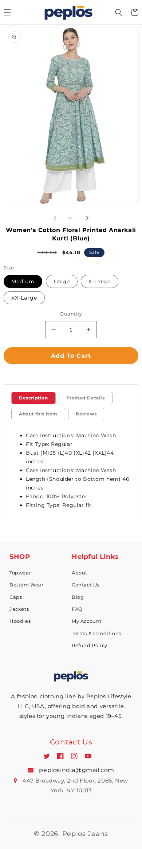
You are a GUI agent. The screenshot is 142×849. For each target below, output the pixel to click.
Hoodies (20, 621)
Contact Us (85, 585)
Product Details (85, 398)
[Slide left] (55, 218)
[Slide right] (87, 218)
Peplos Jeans (85, 834)
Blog (78, 597)
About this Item (38, 414)
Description (33, 398)
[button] (119, 12)
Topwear (20, 573)
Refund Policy (89, 645)
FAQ (77, 609)
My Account (87, 621)
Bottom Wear (26, 585)
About (79, 573)
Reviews (86, 414)
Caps (15, 597)
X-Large (99, 281)
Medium (23, 281)
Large (62, 281)
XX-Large (24, 297)
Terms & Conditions (96, 633)
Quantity (71, 314)
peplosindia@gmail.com (76, 770)
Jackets (19, 609)
